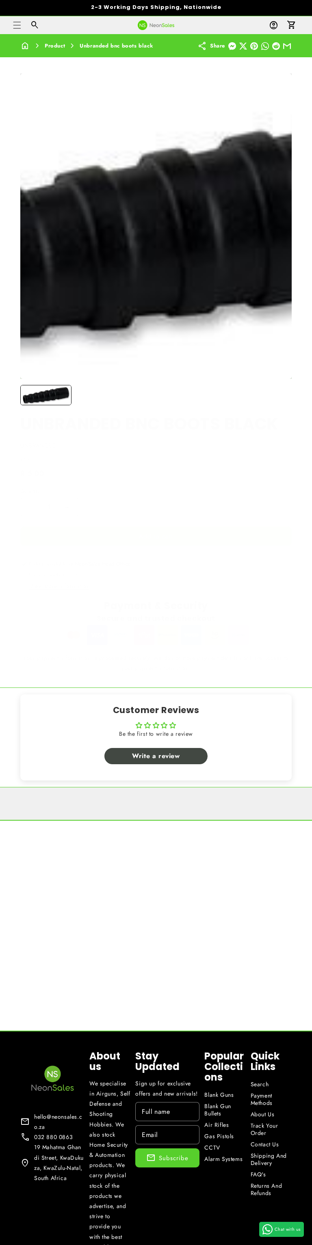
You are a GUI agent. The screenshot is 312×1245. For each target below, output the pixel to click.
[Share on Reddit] (276, 46)
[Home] (25, 46)
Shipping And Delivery (269, 1159)
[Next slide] (283, 395)
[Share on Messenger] (232, 46)
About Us (263, 1114)
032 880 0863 (53, 1137)
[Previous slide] (29, 395)
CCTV (212, 1147)
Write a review (156, 756)
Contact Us (265, 1144)
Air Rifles (216, 1125)
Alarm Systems (223, 1159)
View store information (59, 586)
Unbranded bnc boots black (116, 46)
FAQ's (258, 1174)
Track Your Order (264, 1129)
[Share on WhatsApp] (265, 46)
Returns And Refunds (266, 1189)
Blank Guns (219, 1095)
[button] (17, 25)
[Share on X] (243, 46)
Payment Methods (262, 1099)
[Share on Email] (287, 46)
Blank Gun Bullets (217, 1109)
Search (260, 1084)
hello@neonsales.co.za (58, 1122)
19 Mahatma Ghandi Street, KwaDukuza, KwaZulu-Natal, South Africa (59, 1162)
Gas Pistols (219, 1136)
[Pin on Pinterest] (254, 46)
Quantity (30, 491)
